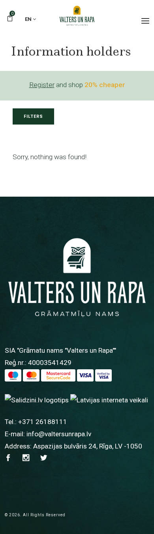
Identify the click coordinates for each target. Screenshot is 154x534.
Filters (33, 116)
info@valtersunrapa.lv (58, 434)
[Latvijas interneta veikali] (109, 400)
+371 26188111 (42, 422)
